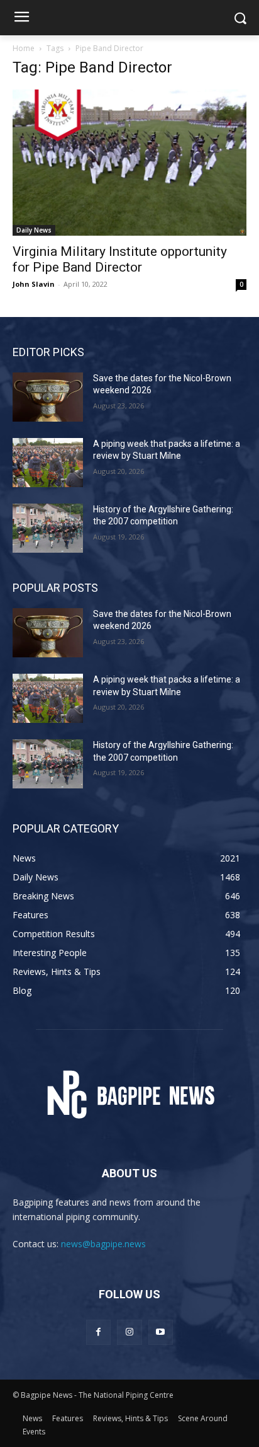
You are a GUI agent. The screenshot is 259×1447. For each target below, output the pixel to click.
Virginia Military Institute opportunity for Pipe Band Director (120, 259)
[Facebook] (98, 1332)
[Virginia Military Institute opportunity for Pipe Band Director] (129, 162)
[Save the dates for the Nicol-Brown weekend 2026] (48, 397)
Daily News (34, 230)
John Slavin (34, 284)
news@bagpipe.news (103, 1244)
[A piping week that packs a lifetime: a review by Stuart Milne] (48, 462)
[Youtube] (160, 1332)
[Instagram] (129, 1332)
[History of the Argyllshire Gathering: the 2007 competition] (48, 528)
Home (24, 48)
